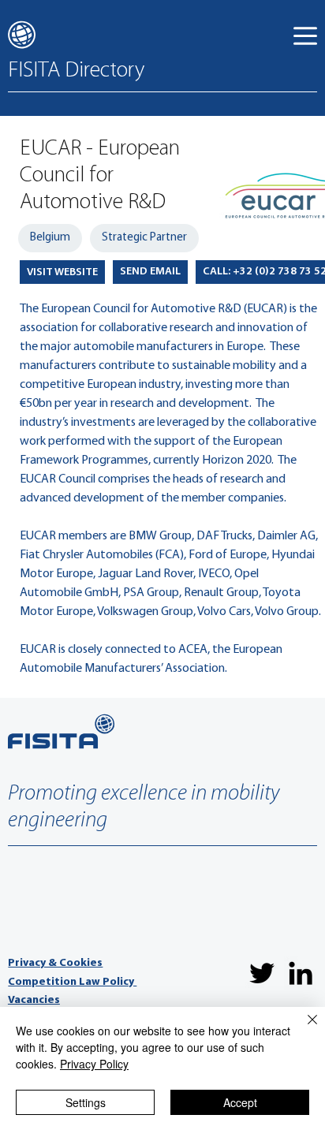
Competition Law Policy (72, 982)
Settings (85, 1102)
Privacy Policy (94, 1064)
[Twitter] (261, 973)
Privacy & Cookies (55, 963)
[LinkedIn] (300, 973)
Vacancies (34, 1000)
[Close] (303, 1029)
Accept (240, 1102)
